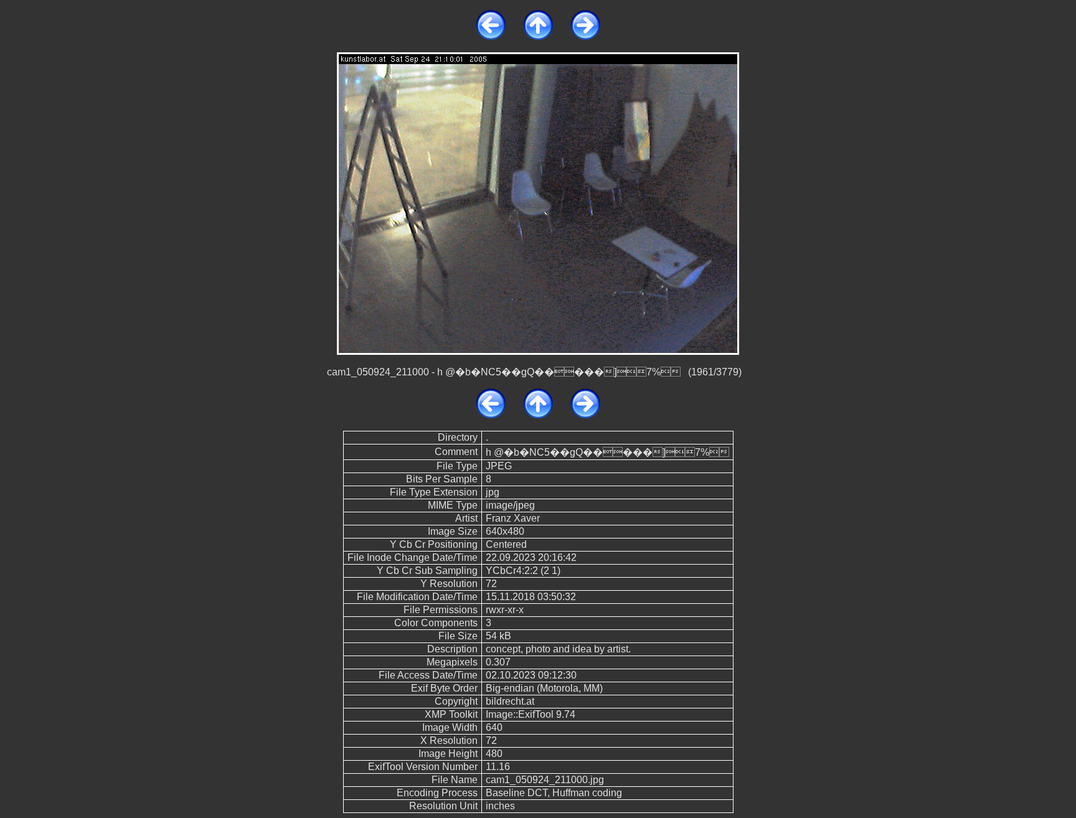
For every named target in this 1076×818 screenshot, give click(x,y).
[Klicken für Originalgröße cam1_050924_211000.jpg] (538, 202)
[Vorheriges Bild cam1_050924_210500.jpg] (491, 36)
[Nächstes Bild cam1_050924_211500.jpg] (585, 36)
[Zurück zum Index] (538, 36)
